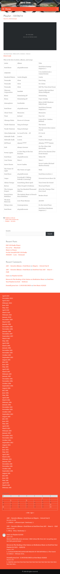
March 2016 (6, 345)
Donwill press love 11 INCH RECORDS (18, 285)
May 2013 (5, 424)
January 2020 (6, 317)
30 (50, 507)
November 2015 (7, 353)
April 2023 (5, 296)
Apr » (32, 513)
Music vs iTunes (11, 250)
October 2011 (6, 469)
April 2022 (5, 301)
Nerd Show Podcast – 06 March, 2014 (11, 53)
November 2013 (7, 409)
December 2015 (7, 350)
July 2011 (5, 476)
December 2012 (7, 435)
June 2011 (5, 478)
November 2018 (7, 329)
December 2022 (7, 298)
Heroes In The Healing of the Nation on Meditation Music (25, 279)
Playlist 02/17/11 (17, 276)
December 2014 (7, 379)
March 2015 (6, 371)
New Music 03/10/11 (39, 285)
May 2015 (5, 367)
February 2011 (6, 487)
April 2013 (5, 426)
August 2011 (6, 473)
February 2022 (7, 303)
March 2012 (6, 457)
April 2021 (5, 310)
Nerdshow (23, 53)
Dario (8, 276)
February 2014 (7, 402)
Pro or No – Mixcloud (13, 248)
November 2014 (7, 381)
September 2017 (7, 336)
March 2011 (6, 485)
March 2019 (6, 322)
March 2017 (6, 338)
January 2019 (6, 324)
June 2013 (5, 421)
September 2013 (7, 414)
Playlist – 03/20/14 (10, 221)
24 (3, 507)
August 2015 (6, 360)
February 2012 (7, 459)
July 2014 (5, 390)
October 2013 (6, 412)
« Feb (27, 513)
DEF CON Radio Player (13, 245)
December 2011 (7, 464)
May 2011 (5, 480)
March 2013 (6, 428)
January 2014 (6, 405)
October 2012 (6, 440)
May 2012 (5, 452)
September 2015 (7, 357)
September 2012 (7, 442)
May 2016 (5, 341)
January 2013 (6, 433)
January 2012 (6, 461)
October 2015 (6, 355)
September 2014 (7, 386)
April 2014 (5, 398)
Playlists (7, 218)
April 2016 (5, 343)
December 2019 (7, 319)
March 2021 (6, 312)
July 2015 (5, 362)
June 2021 (5, 305)
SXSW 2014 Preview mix (12, 219)
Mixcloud (28, 53)
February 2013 (7, 431)
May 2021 (5, 308)
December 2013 (7, 407)
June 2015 (5, 364)
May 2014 (5, 395)
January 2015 (6, 376)
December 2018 (7, 327)
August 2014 (6, 388)
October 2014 (6, 383)
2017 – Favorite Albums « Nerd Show (18, 266)
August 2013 (6, 416)
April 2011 (5, 483)
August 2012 (6, 445)
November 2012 (7, 438)
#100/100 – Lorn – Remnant (15, 255)
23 (50, 504)
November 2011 (7, 466)
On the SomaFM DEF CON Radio (16, 252)
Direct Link (7, 56)
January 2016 (6, 348)
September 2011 (7, 471)
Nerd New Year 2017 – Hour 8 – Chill (45, 526)
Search (8, 231)
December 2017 (7, 334)
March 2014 (6, 400)
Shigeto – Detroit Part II (41, 266)
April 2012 (5, 454)
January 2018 (6, 331)
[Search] (57, 9)
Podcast (13, 218)
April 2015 (5, 369)
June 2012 (5, 450)
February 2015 (7, 374)
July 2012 (5, 447)
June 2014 (5, 393)
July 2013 (5, 419)
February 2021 (7, 315)
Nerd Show (25, 2)
